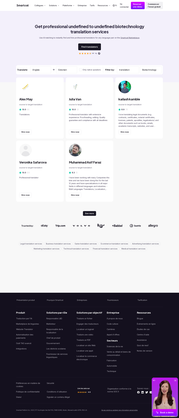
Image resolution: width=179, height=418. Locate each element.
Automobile (112, 366)
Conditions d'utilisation (57, 392)
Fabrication (111, 360)
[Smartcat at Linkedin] (142, 392)
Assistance (142, 340)
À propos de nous (115, 318)
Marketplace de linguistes (27, 324)
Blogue (140, 318)
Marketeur (50, 324)
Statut (18, 397)
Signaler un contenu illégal (58, 397)
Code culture (112, 324)
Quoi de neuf (142, 345)
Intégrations (21, 349)
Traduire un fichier (84, 318)
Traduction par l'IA (24, 318)
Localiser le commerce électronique (87, 358)
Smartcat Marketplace (130, 38)
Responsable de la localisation (54, 331)
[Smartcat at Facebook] (138, 392)
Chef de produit (53, 338)
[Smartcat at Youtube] (151, 392)
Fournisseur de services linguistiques (57, 355)
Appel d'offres (113, 335)
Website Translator (24, 329)
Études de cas (143, 329)
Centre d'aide (143, 335)
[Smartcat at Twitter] (146, 392)
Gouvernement (53, 343)
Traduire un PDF (84, 340)
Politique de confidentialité (28, 392)
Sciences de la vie (115, 346)
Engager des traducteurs (88, 324)
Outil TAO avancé (23, 343)
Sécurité (50, 383)
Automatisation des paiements (24, 336)
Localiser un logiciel (85, 329)
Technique (111, 371)
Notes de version (144, 351)
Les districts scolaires (56, 349)
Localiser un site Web (86, 345)
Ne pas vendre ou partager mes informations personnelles (119, 410)
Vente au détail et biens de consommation (119, 353)
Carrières (111, 329)
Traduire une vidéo (85, 335)
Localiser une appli (85, 351)
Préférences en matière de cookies (28, 385)
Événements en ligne (146, 324)
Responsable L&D (54, 318)
